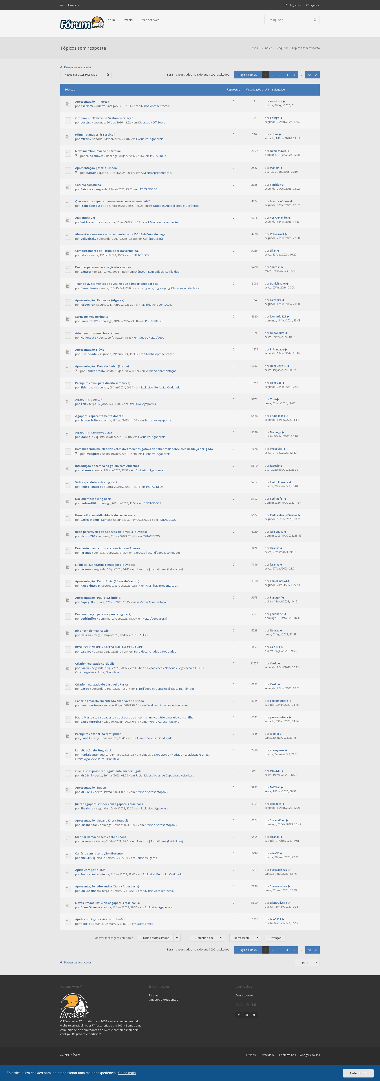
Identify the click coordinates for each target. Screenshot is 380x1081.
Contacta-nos (244, 995)
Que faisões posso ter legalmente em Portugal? (108, 771)
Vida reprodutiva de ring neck (96, 482)
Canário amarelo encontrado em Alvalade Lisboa (109, 701)
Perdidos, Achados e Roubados (155, 651)
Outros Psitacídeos (151, 337)
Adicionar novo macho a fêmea (97, 333)
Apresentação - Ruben (90, 787)
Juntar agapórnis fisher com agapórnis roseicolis (109, 804)
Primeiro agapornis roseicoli (95, 134)
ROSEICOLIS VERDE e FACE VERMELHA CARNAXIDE (109, 647)
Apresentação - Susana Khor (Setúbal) (101, 820)
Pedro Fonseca (90, 487)
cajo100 (85, 651)
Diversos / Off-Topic (151, 122)
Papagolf (86, 602)
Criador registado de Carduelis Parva (101, 684)
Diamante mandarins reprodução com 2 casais (107, 548)
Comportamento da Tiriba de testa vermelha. (107, 251)
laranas (85, 553)
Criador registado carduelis (94, 664)
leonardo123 (89, 321)
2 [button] (272, 75)
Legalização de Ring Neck (93, 750)
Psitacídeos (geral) (155, 618)
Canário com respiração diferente (99, 853)
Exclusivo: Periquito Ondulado (161, 387)
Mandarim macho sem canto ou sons (100, 837)
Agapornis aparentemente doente (99, 416)
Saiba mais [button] (127, 1073)
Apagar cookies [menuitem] (310, 1055)
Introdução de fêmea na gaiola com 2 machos (107, 466)
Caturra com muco (88, 185)
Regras (153, 995)
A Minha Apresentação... (155, 106)
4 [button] (287, 75)
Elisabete (86, 808)
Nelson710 (87, 536)
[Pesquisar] (315, 19)
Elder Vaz (87, 387)
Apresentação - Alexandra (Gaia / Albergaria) (107, 886)
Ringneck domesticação (92, 631)
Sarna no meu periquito (91, 317)
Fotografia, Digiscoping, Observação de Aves (169, 288)
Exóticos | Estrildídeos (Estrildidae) (157, 272)
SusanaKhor (88, 825)
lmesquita (93, 454)
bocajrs (85, 122)
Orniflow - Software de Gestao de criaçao (104, 118)
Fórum (110, 20)
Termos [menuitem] (251, 1055)
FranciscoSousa (91, 206)
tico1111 (86, 924)
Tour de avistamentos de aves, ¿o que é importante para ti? (116, 284)
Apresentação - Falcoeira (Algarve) (99, 300)
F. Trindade (88, 354)
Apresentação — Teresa (92, 101)
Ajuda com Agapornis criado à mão (99, 919)
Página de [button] (248, 75)
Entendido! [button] (358, 1073)
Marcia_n (86, 437)
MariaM (91, 173)
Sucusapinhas (90, 874)
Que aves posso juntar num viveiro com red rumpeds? (112, 201)
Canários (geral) (153, 239)
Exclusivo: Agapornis (149, 139)
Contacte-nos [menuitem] (287, 1055)
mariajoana (88, 754)
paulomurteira (90, 705)
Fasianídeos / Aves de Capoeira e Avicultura (164, 775)
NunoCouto (88, 337)
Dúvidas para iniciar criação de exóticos (103, 267)
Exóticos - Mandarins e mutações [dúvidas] (105, 565)
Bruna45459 (88, 420)
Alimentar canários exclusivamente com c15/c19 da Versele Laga (120, 234)
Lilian (84, 255)
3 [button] (280, 75)
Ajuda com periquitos (90, 870)
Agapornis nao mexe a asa (93, 432)
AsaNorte (87, 106)
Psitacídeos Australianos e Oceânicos (174, 206)
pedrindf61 (88, 503)
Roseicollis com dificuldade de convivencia (105, 515)
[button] (316, 74)
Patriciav (86, 189)
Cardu (84, 668)
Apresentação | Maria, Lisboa (96, 168)
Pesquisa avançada (77, 67)
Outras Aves (145, 924)
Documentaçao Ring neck (93, 499)
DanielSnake (89, 288)
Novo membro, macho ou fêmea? (98, 151)
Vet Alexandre (90, 222)
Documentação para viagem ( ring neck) (103, 614)
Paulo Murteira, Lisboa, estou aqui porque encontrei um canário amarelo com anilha (134, 717)
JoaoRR (85, 738)
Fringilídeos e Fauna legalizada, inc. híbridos (165, 689)
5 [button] (294, 75)
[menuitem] (313, 5)
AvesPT (128, 20)
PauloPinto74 (89, 586)
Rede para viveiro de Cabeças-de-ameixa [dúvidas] (111, 532)
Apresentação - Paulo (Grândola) (98, 598)
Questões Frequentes (163, 999)
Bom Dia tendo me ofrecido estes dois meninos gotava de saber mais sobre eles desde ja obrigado (144, 449)
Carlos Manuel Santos (95, 520)
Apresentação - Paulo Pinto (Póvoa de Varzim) (107, 581)
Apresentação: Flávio (89, 350)
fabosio (85, 470)
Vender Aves (150, 20)
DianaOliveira (90, 907)
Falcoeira (87, 305)
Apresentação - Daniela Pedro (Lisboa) (102, 366)
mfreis (85, 139)
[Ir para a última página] (284, 101)
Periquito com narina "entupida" (98, 734)
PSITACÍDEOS (159, 156)
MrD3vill (86, 775)
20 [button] (309, 75)
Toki (83, 404)
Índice (76, 1055)
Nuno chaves (94, 156)
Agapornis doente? (88, 399)
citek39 (85, 858)
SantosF (85, 272)
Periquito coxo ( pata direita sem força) (102, 383)
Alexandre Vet (85, 218)
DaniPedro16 (95, 371)
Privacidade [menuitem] (267, 1055)
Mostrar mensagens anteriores (132, 938)
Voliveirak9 (88, 239)
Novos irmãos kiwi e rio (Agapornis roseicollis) (107, 903)
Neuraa (85, 635)
